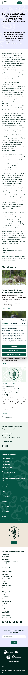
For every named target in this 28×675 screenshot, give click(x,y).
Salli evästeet (14, 346)
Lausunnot (5, 287)
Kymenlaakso (5, 496)
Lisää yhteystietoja (7, 441)
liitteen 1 (18, 59)
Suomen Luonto (6, 617)
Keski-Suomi (5, 494)
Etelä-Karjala (5, 486)
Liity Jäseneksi (8, 472)
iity (14, 542)
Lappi (3, 499)
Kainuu (3, 491)
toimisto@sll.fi (5, 563)
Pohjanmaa (4, 504)
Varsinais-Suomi (6, 519)
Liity (19, 2)
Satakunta (4, 514)
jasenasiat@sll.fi (6, 567)
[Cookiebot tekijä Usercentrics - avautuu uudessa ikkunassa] (20, 320)
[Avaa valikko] (25, 2)
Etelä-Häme (5, 484)
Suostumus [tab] (5, 323)
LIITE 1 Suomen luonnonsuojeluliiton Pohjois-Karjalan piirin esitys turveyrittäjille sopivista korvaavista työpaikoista (14, 258)
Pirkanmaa (4, 501)
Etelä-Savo (4, 489)
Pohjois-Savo (5, 511)
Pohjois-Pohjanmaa (7, 509)
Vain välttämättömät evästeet (14, 354)
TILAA (14, 642)
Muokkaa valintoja (13, 350)
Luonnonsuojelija (6, 615)
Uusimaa (4, 516)
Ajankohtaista (8, 8)
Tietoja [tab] (23, 323)
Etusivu (3, 8)
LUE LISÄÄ (4, 308)
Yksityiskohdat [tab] (14, 323)
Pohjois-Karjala (5, 506)
